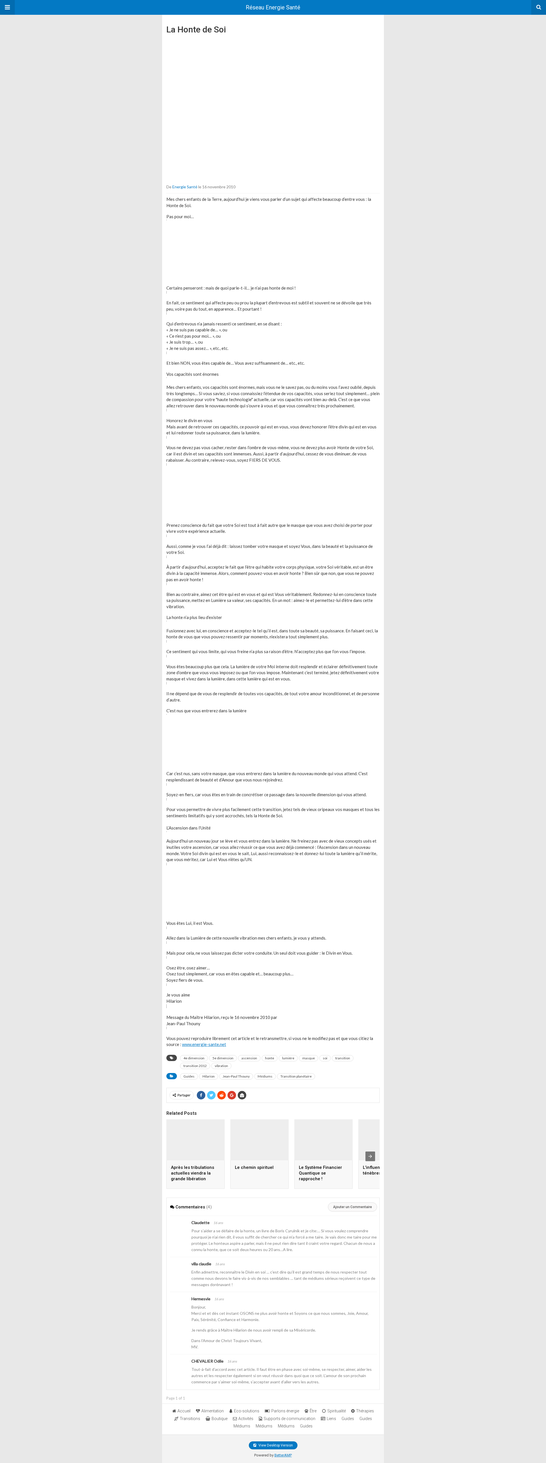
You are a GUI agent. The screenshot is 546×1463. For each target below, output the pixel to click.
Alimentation (212, 1411)
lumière (288, 1058)
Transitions (190, 1418)
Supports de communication (289, 1418)
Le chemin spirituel (254, 1167)
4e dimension (193, 1058)
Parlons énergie (285, 1411)
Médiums (265, 1076)
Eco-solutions (246, 1411)
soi (325, 1058)
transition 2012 (195, 1066)
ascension (249, 1058)
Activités (245, 1418)
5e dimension (222, 1058)
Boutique (220, 1418)
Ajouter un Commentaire (352, 1207)
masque (308, 1058)
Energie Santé (184, 186)
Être (313, 1411)
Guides (189, 1076)
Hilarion (208, 1076)
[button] (7, 7)
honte (269, 1058)
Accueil (184, 1411)
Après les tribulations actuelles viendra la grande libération (192, 1173)
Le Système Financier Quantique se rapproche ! (320, 1173)
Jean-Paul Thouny (236, 1076)
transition (342, 1058)
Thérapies (365, 1411)
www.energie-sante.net (204, 1044)
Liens (331, 1418)
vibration (221, 1066)
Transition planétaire (296, 1076)
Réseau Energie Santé (273, 7)
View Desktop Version (275, 1445)
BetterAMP (283, 1455)
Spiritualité (336, 1411)
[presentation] (370, 1156)
